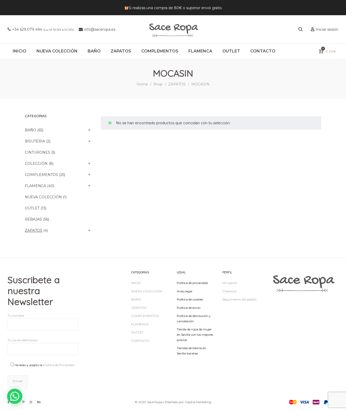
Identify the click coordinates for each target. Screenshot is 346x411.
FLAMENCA (35, 186)
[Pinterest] (23, 402)
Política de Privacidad (58, 365)
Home (142, 84)
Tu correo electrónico (23, 340)
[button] (14, 396)
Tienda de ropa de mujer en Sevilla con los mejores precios (195, 334)
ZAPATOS (177, 84)
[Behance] (39, 402)
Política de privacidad (192, 283)
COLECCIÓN (36, 163)
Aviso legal (184, 291)
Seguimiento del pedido (239, 299)
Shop (158, 84)
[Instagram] (31, 402)
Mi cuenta (229, 283)
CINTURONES (37, 152)
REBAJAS (33, 219)
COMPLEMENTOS (41, 174)
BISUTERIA (35, 141)
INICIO (136, 283)
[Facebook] (8, 402)
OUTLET (32, 208)
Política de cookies (190, 299)
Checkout (229, 291)
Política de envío (188, 308)
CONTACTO (140, 341)
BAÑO (30, 130)
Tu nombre (16, 315)
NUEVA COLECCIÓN (43, 197)
